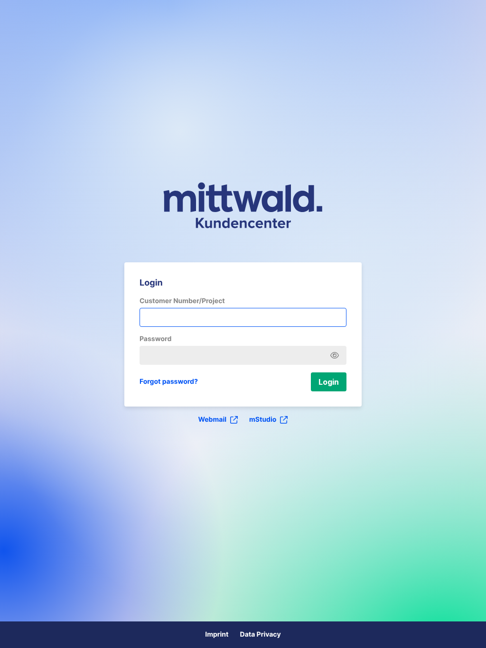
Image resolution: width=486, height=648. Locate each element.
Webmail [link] (212, 420)
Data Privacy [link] (260, 634)
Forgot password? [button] (169, 382)
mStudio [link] (262, 420)
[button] (328, 381)
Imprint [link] (216, 634)
